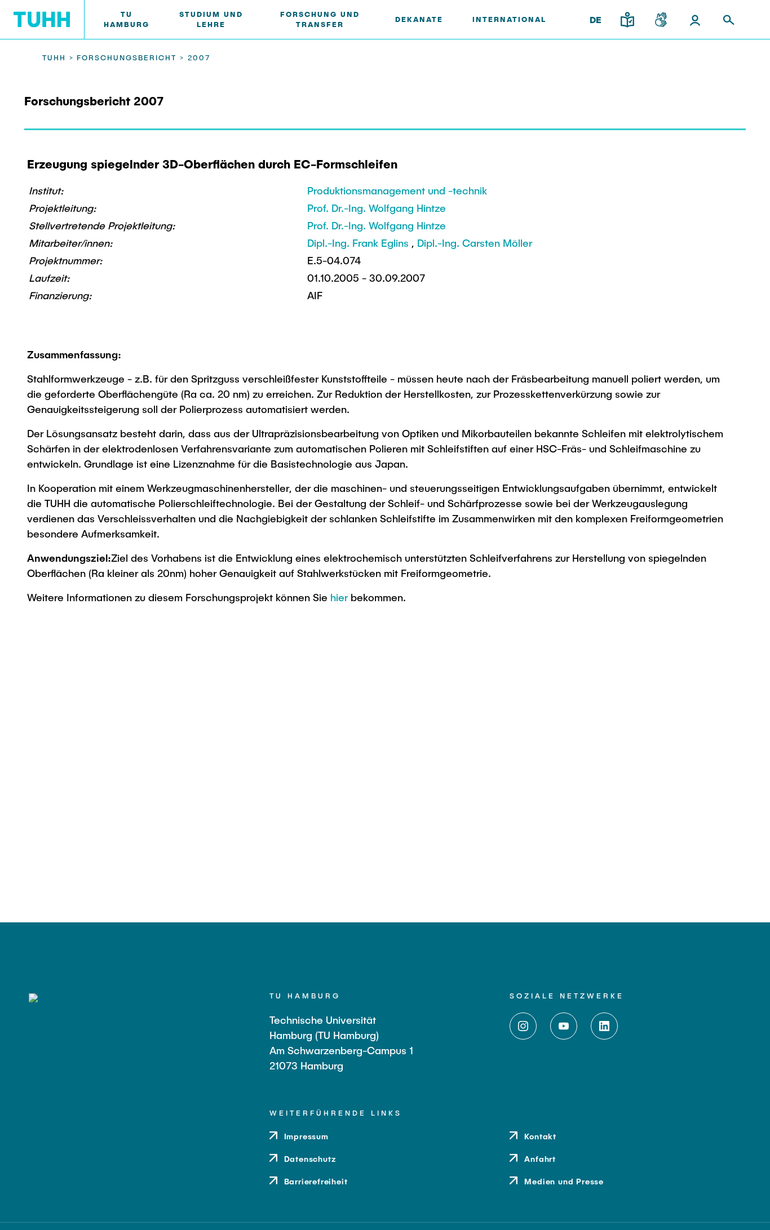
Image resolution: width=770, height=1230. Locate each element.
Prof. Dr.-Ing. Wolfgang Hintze (376, 208)
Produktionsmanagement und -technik (397, 190)
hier (339, 597)
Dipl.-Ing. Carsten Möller (474, 243)
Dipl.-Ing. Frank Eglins (358, 243)
